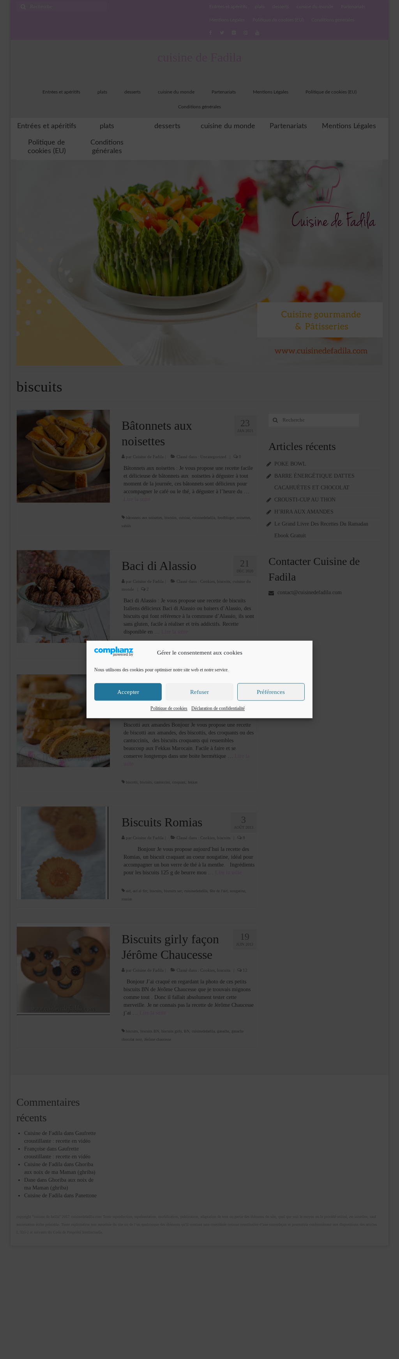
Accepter (128, 692)
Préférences (271, 692)
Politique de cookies (168, 708)
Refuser (199, 692)
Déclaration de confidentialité (218, 708)
